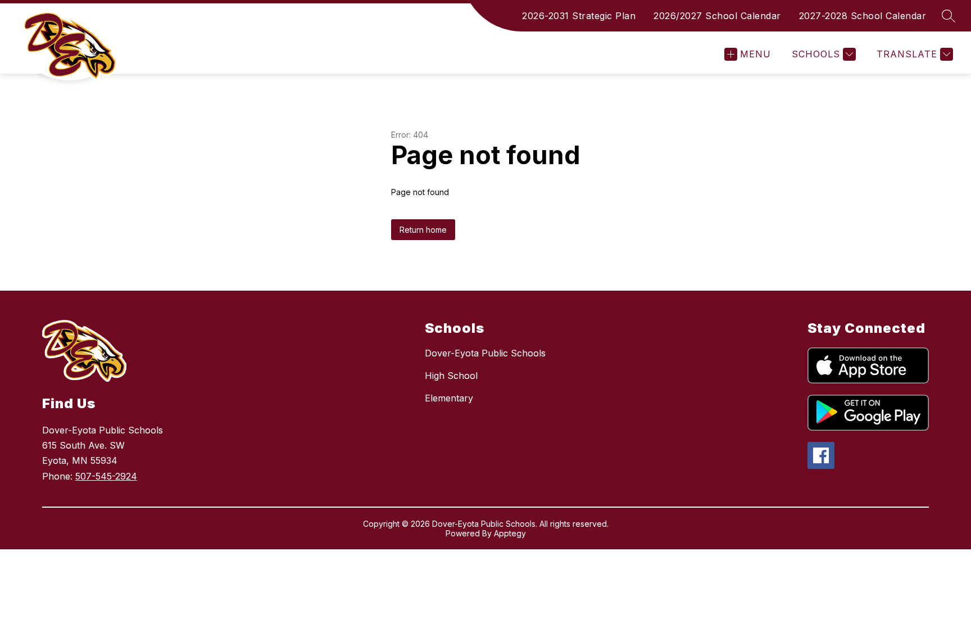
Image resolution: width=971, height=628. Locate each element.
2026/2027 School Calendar (717, 15)
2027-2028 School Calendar (863, 15)
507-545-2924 (106, 476)
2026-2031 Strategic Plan (579, 15)
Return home (423, 229)
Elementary (449, 398)
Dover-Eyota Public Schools (485, 353)
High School (451, 375)
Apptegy (510, 533)
